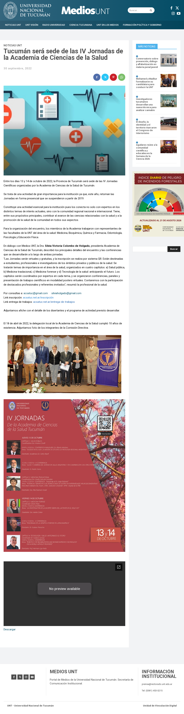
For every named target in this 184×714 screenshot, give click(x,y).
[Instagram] (173, 13)
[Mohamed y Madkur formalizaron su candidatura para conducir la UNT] (168, 80)
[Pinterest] (113, 77)
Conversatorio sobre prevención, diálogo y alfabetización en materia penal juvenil (147, 62)
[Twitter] (177, 7)
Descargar (10, 629)
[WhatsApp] (121, 77)
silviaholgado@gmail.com (66, 293)
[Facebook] (171, 7)
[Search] (151, 10)
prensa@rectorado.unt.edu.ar (157, 684)
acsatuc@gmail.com (36, 293)
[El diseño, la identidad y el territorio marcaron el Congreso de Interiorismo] (168, 123)
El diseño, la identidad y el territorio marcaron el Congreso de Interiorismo (146, 127)
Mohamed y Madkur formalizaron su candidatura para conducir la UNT (146, 83)
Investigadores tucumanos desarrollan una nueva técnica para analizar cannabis (146, 105)
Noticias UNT (13, 45)
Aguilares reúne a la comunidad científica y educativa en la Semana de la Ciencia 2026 (146, 151)
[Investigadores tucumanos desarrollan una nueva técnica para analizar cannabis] (168, 100)
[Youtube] (178, 13)
